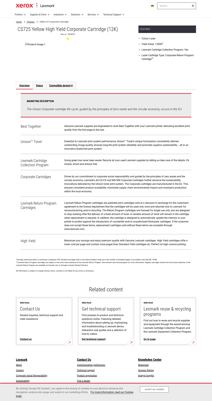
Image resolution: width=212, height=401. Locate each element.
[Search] (193, 6)
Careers (20, 370)
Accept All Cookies (154, 389)
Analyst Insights (146, 375)
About (19, 365)
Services (92, 14)
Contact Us (84, 359)
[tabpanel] (106, 172)
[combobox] (176, 5)
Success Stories (146, 370)
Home (35, 5)
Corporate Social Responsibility (31, 375)
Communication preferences (91, 365)
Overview (24, 85)
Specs (39, 85)
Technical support (86, 370)
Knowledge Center (150, 359)
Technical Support (112, 14)
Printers (19, 14)
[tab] (24, 85)
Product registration (87, 375)
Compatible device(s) (61, 85)
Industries (59, 14)
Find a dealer (83, 380)
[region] (106, 392)
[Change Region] (152, 6)
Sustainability (23, 380)
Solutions (75, 14)
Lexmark (21, 359)
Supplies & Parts (38, 14)
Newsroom (143, 365)
